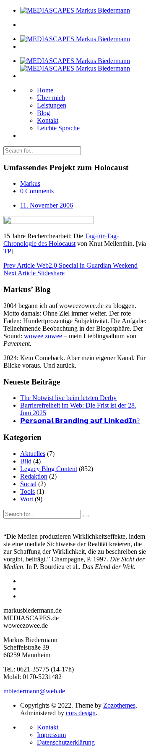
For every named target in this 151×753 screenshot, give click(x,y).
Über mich (51, 97)
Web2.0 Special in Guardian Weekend (70, 265)
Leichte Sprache (58, 128)
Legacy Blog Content (48, 468)
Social (28, 483)
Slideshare (34, 272)
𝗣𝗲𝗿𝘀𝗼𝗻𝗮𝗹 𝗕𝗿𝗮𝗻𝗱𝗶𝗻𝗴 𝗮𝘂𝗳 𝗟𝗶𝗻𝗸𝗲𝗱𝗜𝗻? (80, 420)
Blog (43, 112)
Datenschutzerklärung (66, 742)
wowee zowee (43, 336)
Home (45, 90)
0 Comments (37, 191)
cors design (81, 712)
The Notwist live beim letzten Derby (68, 397)
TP (7, 251)
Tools (27, 491)
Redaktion (33, 476)
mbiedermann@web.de (34, 691)
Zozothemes (119, 705)
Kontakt (47, 120)
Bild (25, 461)
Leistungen (51, 105)
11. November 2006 (46, 205)
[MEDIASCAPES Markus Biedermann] (75, 10)
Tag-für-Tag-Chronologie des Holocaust (61, 239)
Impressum (51, 734)
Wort (26, 499)
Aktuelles (32, 453)
